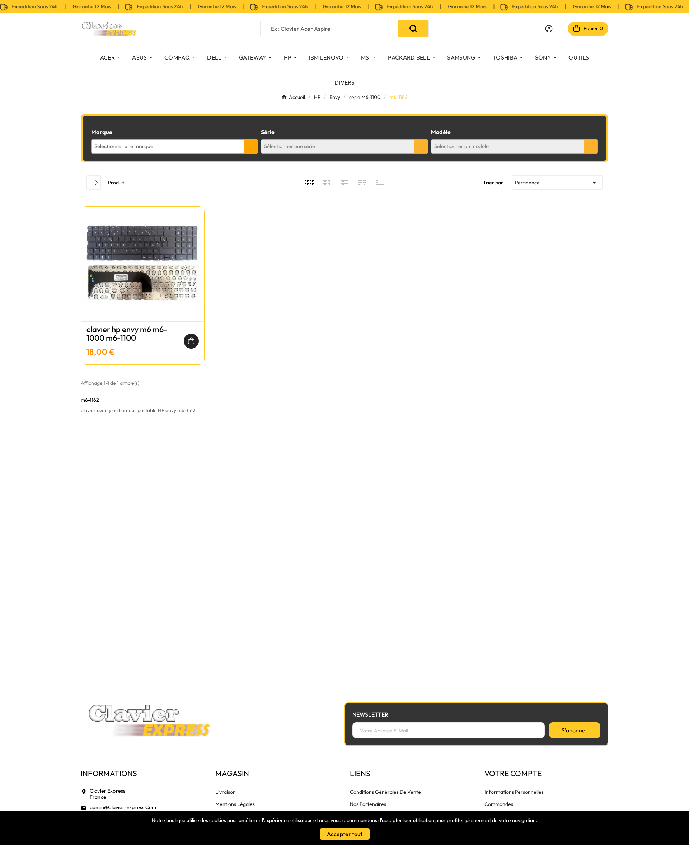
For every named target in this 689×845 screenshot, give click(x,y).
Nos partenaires (368, 804)
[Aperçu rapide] (143, 271)
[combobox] (174, 146)
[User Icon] (549, 29)
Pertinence (557, 182)
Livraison (225, 792)
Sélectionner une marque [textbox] (123, 146)
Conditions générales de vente (385, 792)
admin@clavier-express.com (123, 807)
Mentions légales (235, 804)
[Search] (413, 28)
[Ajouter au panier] (191, 341)
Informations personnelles (514, 792)
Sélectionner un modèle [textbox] (461, 146)
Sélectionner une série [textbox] (289, 146)
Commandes (498, 804)
